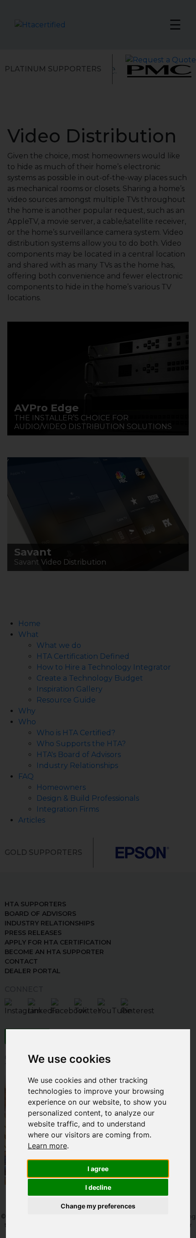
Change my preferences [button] (98, 1206)
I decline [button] (98, 1187)
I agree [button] (98, 1168)
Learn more (47, 1145)
